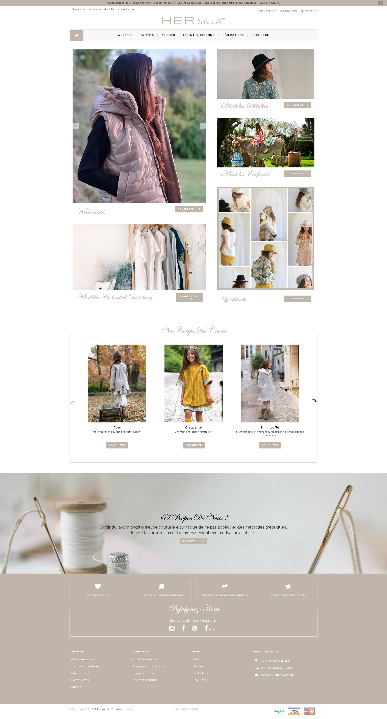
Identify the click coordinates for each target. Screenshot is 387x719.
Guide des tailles (81, 673)
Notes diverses (80, 679)
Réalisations (201, 673)
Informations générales (85, 666)
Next (317, 400)
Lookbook (233, 299)
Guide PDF (77, 686)
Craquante (193, 427)
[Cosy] (117, 383)
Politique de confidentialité (148, 666)
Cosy (117, 427)
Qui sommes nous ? (83, 659)
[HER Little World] (193, 20)
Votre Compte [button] (265, 10)
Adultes (198, 666)
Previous (70, 400)
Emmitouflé (270, 427)
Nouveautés (90, 212)
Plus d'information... (269, 3)
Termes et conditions (144, 679)
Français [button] (309, 10)
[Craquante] (193, 383)
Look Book (200, 679)
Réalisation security (187, 709)
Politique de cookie (143, 673)
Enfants (198, 659)
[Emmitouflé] (270, 383)
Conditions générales (144, 659)
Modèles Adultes (244, 106)
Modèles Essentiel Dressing (114, 297)
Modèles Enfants (244, 174)
